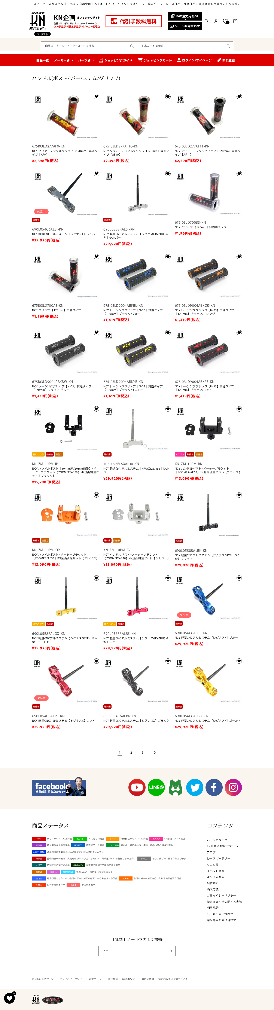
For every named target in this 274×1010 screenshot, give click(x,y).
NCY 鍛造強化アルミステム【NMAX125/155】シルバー (136, 470)
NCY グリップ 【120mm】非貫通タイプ (201, 227)
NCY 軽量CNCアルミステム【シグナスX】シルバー (65, 234)
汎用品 (39, 878)
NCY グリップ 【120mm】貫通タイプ (56, 310)
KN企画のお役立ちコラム (223, 846)
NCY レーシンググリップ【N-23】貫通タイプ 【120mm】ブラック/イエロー (133, 388)
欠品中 (73, 885)
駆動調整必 (68, 871)
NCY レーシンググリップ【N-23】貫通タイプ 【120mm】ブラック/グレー (61, 388)
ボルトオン (78, 865)
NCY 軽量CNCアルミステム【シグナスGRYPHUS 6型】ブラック (207, 557)
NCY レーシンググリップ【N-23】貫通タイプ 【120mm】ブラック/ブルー (133, 312)
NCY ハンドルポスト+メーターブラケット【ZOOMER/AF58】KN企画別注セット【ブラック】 (208, 470)
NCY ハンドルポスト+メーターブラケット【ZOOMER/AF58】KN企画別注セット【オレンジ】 (65, 556)
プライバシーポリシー (221, 895)
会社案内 (213, 883)
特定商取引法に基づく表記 (173, 978)
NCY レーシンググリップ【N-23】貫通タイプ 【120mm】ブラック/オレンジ (204, 312)
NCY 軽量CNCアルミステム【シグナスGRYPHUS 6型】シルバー (135, 235)
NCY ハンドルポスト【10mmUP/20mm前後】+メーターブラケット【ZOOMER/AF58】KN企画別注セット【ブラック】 (65, 472)
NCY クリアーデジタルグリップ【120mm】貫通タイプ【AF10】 (136, 152)
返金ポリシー (96, 978)
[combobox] (89, 46)
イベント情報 (216, 871)
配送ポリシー (129, 978)
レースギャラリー (218, 858)
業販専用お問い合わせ (221, 920)
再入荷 (80, 838)
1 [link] (120, 752)
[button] (206, 21)
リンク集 (213, 865)
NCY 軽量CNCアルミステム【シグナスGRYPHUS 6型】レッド (135, 640)
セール (113, 838)
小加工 (144, 858)
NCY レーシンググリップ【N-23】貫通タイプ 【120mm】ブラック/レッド (204, 388)
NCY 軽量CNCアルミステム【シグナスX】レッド (63, 721)
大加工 (39, 865)
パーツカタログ (217, 840)
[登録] (170, 951)
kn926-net (48, 978)
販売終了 (78, 845)
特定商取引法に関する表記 (224, 902)
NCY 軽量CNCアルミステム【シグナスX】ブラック (136, 721)
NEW (39, 838)
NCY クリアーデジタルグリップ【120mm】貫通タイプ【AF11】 (208, 152)
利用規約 (213, 908)
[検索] (132, 46)
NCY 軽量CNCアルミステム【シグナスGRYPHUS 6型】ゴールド (64, 640)
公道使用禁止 (39, 852)
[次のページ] (154, 752)
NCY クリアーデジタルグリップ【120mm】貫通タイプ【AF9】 (65, 152)
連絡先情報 (147, 978)
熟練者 (39, 858)
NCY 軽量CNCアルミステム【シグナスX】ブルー (206, 638)
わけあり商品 (112, 845)
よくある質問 (216, 877)
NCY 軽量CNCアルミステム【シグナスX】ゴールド (208, 721)
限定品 (39, 845)
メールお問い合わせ (220, 914)
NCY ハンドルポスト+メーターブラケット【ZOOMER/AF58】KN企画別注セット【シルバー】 (136, 556)
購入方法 (213, 889)
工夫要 (126, 878)
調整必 (39, 871)
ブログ (211, 852)
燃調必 (54, 871)
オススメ (156, 838)
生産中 (39, 885)
